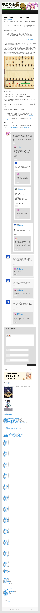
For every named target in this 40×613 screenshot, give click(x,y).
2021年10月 (6, 486)
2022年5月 (6, 479)
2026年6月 (6, 442)
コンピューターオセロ (7, 583)
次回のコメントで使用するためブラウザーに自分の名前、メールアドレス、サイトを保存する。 (20, 362)
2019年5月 (6, 513)
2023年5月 (6, 474)
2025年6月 (6, 454)
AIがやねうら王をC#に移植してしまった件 (10, 428)
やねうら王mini (6, 581)
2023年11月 (6, 469)
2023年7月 (6, 472)
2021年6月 (6, 489)
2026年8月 (6, 440)
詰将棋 (5, 596)
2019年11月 (6, 509)
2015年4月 (6, 562)
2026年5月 (6, 443)
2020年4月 (6, 503)
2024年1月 (6, 467)
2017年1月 (6, 541)
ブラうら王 (6, 589)
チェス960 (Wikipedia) (29, 39)
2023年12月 (6, 468)
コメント (8, 335)
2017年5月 (6, 538)
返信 (15, 159)
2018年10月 (6, 521)
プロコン (5, 590)
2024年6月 (6, 462)
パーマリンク (27, 127)
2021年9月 (6, 487)
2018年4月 (6, 528)
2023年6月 (6, 473)
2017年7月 (6, 535)
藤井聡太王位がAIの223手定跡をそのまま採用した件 (12, 418)
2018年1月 (6, 529)
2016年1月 (6, 554)
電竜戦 (5, 597)
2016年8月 (6, 546)
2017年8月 (6, 534)
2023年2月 (6, 475)
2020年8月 (6, 499)
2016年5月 (6, 550)
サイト (7, 360)
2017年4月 (6, 539)
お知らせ (5, 575)
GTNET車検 (30, 609)
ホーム (6, 10)
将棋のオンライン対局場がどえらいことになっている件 (12, 423)
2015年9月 (6, 558)
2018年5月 (6, 527)
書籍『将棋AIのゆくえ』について (9, 425)
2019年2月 (6, 517)
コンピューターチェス (7, 584)
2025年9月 (6, 451)
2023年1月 (6, 476)
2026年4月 (6, 444)
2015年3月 (6, 563)
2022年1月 (6, 483)
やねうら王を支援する (15, 10)
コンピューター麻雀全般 (8, 588)
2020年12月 (6, 496)
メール (8, 355)
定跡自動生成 (6, 592)
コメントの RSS (8, 604)
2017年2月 (6, 540)
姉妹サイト (12, 13)
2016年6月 (6, 549)
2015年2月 (6, 564)
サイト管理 (8, 601)
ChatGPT (5, 570)
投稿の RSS (8, 602)
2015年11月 (6, 556)
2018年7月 (6, 524)
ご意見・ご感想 (7, 13)
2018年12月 (6, 519)
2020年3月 (6, 505)
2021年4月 (6, 491)
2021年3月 (6, 493)
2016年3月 (6, 552)
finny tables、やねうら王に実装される (10, 419)
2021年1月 (6, 495)
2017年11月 (6, 531)
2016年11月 (6, 543)
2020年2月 (6, 506)
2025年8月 (6, 452)
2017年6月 (6, 536)
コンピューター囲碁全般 (8, 585)
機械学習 (5, 595)
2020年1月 (6, 507)
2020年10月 (6, 498)
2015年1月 (6, 565)
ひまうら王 (6, 577)
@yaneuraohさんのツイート (8, 414)
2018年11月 (6, 520)
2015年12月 (6, 555)
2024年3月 (6, 465)
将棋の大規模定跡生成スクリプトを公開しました (11, 421)
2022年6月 (6, 478)
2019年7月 (6, 511)
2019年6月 (6, 512)
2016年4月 (6, 551)
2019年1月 (6, 518)
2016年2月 (6, 553)
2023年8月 (6, 470)
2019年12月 (6, 508)
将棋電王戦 (6, 594)
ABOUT (9, 10)
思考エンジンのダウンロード (25, 10)
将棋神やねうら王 (16, 127)
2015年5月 (6, 561)
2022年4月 (6, 480)
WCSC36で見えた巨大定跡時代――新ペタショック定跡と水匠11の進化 (15, 422)
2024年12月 (6, 458)
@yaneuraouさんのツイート (8, 383)
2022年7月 (6, 477)
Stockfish (5, 574)
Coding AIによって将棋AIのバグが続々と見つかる (12, 424)
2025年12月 (6, 447)
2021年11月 (6, 485)
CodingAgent (6, 571)
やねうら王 (12, 127)
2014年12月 (6, 566)
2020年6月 (6, 501)
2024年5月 (6, 463)
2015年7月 (6, 560)
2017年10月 (6, 532)
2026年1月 (6, 446)
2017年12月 (6, 530)
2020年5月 (6, 502)
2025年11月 (6, 449)
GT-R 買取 (26, 609)
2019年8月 (6, 510)
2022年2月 (6, 482)
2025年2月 (6, 456)
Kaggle (5, 572)
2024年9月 (6, 460)
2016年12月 (6, 542)
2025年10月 (6, 450)
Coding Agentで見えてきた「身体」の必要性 (11, 427)
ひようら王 (6, 578)
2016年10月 (6, 544)
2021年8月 (6, 488)
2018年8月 (6, 523)
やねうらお (23, 127)
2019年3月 (6, 516)
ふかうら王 (6, 579)
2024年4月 (6, 464)
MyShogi (9, 127)
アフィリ (5, 582)
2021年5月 (6, 490)
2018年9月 (6, 522)
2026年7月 (6, 441)
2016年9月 (6, 545)
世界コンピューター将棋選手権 (9, 591)
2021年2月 (6, 494)
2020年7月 (6, 500)
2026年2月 (6, 445)
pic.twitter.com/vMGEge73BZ (28, 115)
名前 (8, 350)
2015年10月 (6, 557)
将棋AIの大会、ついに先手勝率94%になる (10, 420)
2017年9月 (6, 533)
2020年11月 (6, 497)
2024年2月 (6, 466)
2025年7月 (6, 453)
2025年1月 (6, 457)
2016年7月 (6, 547)
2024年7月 (6, 461)
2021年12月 (6, 484)
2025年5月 (6, 455)
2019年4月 (6, 514)
